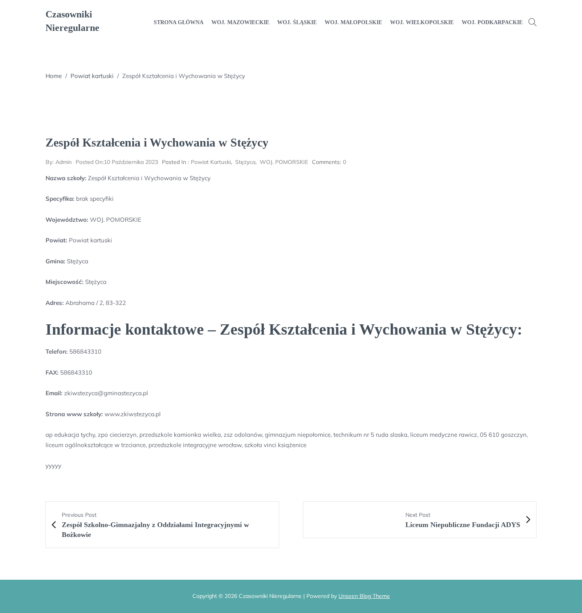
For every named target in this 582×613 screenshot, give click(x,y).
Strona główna (179, 22)
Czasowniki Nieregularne (72, 21)
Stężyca (245, 162)
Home (54, 76)
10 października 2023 (117, 162)
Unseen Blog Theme (364, 596)
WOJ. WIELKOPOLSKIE (422, 22)
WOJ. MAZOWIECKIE (240, 22)
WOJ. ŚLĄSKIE (297, 22)
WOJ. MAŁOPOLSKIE (353, 22)
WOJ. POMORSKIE (284, 162)
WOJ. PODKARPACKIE (492, 22)
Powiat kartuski (92, 76)
